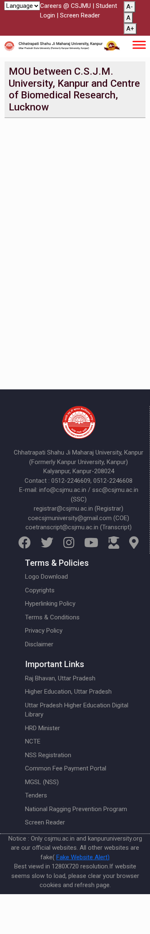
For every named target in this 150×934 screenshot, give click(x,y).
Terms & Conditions (52, 617)
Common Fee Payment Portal (65, 768)
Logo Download (46, 576)
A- (129, 6)
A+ (130, 28)
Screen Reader (80, 15)
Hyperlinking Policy (50, 603)
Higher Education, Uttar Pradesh (68, 691)
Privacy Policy (43, 630)
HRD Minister (42, 728)
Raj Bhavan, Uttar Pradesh (60, 678)
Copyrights (40, 590)
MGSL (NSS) (42, 782)
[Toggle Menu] (139, 45)
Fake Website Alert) (83, 857)
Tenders (36, 795)
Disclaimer (39, 644)
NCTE (32, 741)
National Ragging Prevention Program (76, 809)
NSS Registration (48, 755)
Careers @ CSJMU (65, 6)
